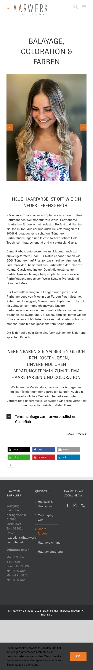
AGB (77, 610)
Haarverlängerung (46, 551)
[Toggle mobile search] (75, 6)
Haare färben (42, 531)
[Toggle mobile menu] (84, 6)
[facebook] (67, 505)
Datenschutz (50, 610)
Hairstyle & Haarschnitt (45, 504)
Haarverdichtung (46, 542)
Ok (78, 656)
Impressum (66, 610)
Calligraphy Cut (45, 518)
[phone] (83, 505)
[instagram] (75, 505)
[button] (46, 419)
